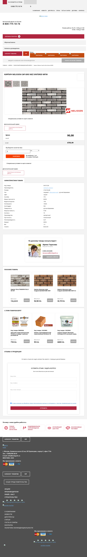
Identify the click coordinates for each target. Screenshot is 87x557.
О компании (36, 10)
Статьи (58, 10)
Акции (7, 489)
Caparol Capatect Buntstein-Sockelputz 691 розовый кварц (66, 333)
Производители (12, 492)
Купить (26, 300)
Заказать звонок (52, 257)
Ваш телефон (13, 383)
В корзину (16, 156)
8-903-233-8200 (47, 251)
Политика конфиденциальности (19, 528)
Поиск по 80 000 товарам (73, 60)
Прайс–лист (10, 494)
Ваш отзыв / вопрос (15, 389)
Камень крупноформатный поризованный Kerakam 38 (42, 333)
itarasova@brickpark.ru (50, 253)
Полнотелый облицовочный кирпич (23, 65)
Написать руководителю (11, 48)
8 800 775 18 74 (16, 6)
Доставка (74, 10)
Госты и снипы (66, 10)
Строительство (11, 497)
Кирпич (10, 65)
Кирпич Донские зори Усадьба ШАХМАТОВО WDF (42, 290)
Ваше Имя (13, 376)
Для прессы (51, 10)
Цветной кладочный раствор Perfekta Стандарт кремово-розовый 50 (20, 334)
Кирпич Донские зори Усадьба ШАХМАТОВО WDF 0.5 (66, 290)
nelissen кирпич (48, 188)
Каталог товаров (12, 439)
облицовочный (53, 192)
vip (26, 53)
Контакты (81, 10)
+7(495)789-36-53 (11, 453)
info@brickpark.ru (14, 456)
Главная (5, 65)
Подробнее (20, 284)
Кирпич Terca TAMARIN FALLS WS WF (20, 290)
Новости (44, 10)
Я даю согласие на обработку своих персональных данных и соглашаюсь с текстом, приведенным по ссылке (44, 403)
